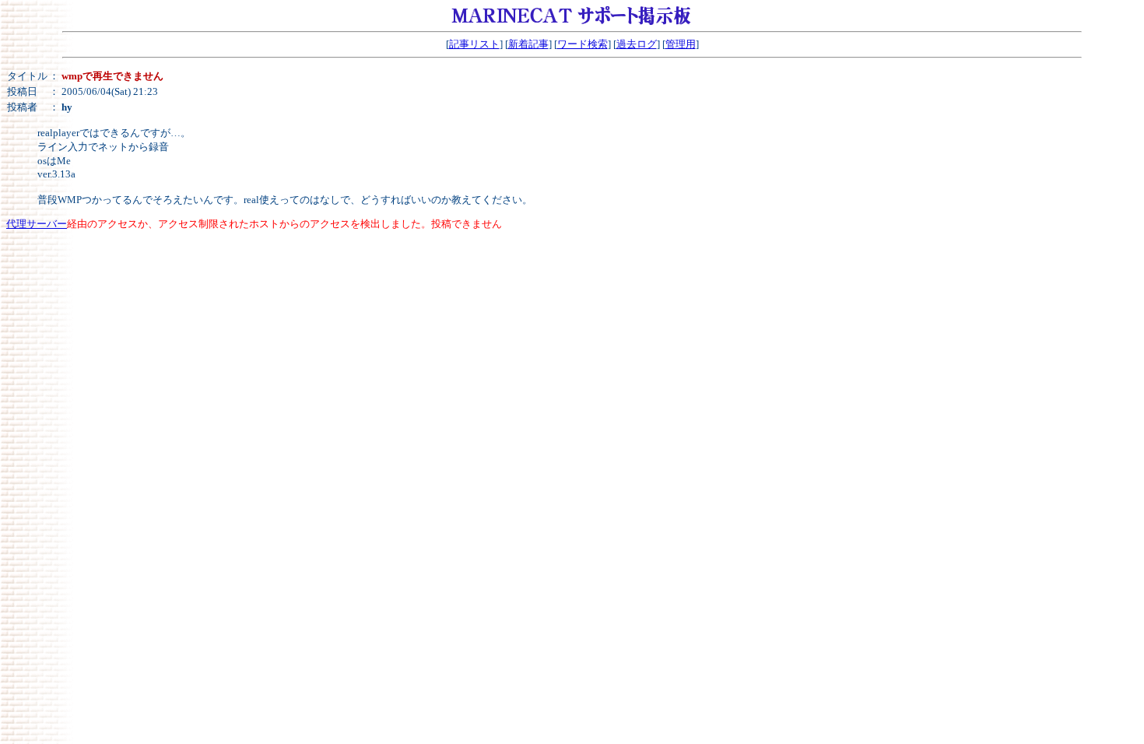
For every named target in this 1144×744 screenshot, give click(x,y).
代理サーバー (36, 224)
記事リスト (474, 44)
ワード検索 (582, 44)
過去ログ (636, 44)
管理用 (680, 44)
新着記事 (528, 44)
